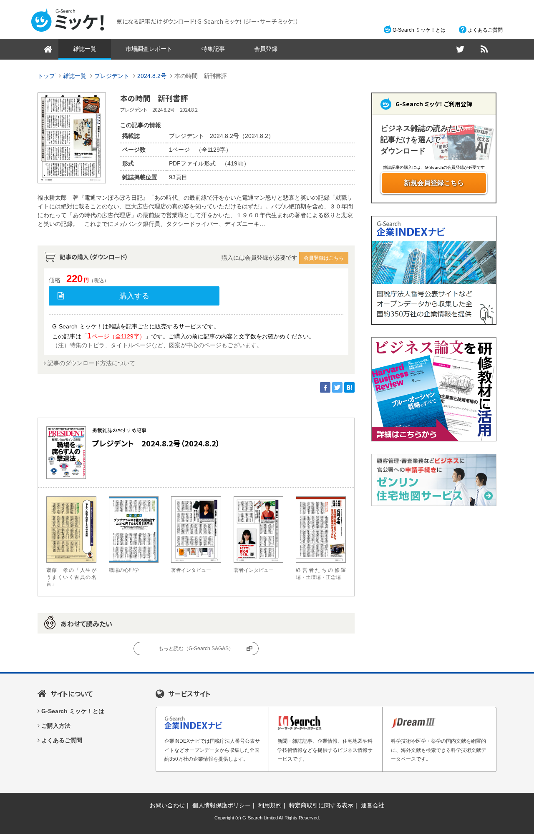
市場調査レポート (149, 48)
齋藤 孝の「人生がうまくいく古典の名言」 (71, 577)
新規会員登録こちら (434, 182)
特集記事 (213, 48)
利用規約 (270, 805)
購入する (134, 296)
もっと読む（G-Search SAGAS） (196, 648)
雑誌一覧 (84, 48)
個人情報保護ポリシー (221, 805)
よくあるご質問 (485, 30)
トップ (46, 76)
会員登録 (265, 48)
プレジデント (111, 76)
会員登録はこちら (324, 258)
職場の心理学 (124, 570)
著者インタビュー (191, 570)
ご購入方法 (56, 725)
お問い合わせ (167, 805)
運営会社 (372, 805)
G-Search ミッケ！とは (419, 30)
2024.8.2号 (151, 76)
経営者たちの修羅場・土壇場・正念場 (321, 573)
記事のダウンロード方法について (91, 363)
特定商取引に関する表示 (321, 805)
